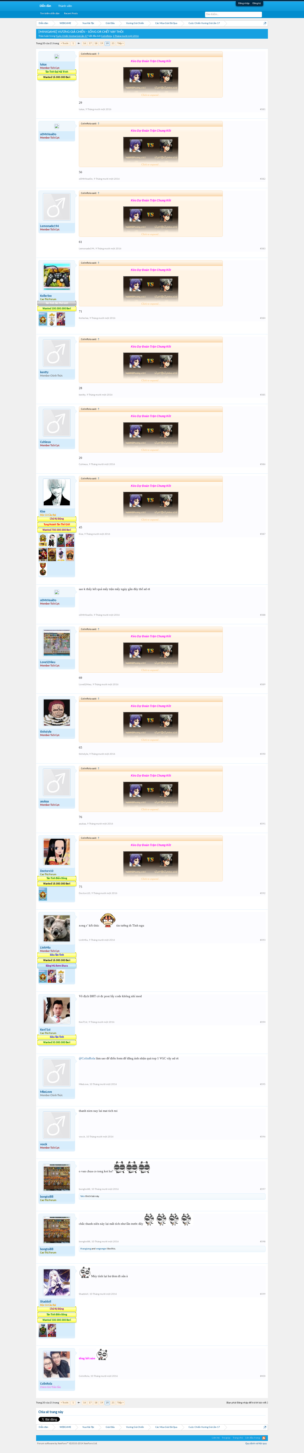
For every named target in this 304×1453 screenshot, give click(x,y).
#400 (263, 1376)
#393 (263, 940)
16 (84, 43)
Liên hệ (215, 1438)
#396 (263, 1137)
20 (107, 43)
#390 (263, 754)
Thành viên (65, 6)
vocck (43, 1144)
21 (113, 43)
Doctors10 (46, 871)
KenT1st (45, 1029)
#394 (263, 1022)
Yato (82, 1196)
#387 (263, 534)
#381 (263, 109)
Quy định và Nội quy (256, 1443)
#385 (263, 395)
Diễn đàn (45, 6)
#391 (263, 824)
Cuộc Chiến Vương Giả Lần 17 (72, 36)
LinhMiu (45, 947)
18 (96, 43)
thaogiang (85, 1249)
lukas (43, 64)
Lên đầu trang (252, 1438)
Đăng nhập (244, 3)
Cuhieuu (45, 442)
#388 (263, 615)
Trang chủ (238, 1438)
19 (101, 43)
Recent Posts (71, 13)
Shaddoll (45, 1301)
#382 (263, 179)
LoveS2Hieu (47, 662)
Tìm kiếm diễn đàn (50, 13)
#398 (263, 1241)
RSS (264, 1438)
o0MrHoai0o (48, 134)
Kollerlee (46, 296)
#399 (263, 1294)
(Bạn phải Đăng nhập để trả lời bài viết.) (247, 1403)
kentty (44, 372)
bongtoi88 (46, 1196)
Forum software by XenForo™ (67, 1443)
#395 (263, 1084)
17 (90, 43)
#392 (263, 893)
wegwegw (101, 1249)
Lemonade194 (49, 226)
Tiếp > (120, 43)
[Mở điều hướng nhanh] (264, 23)
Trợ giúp (226, 1438)
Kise (42, 511)
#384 (263, 318)
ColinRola (106, 36)
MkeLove (46, 1092)
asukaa (44, 801)
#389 (263, 684)
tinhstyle (46, 731)
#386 (263, 464)
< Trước (65, 43)
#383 (263, 248)
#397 (263, 1189)
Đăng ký (256, 3)
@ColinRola (87, 1058)
